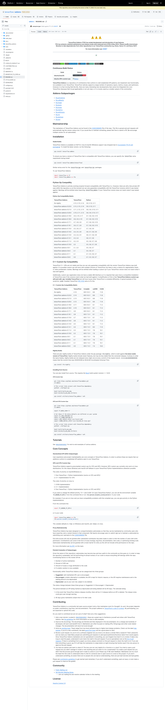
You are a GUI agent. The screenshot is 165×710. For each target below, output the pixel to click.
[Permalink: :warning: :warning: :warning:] (51, 37)
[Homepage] (4, 3)
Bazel (87, 373)
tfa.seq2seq (59, 117)
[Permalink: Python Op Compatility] (51, 182)
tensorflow (9, 12)
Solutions (19, 3)
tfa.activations (60, 98)
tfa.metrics (59, 110)
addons (18, 12)
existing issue (66, 628)
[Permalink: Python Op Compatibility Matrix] (51, 196)
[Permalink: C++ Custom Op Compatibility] (51, 262)
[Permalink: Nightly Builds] (51, 350)
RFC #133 (81, 281)
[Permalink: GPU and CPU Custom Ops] (51, 401)
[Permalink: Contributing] (51, 602)
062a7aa (147, 26)
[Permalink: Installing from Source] (51, 370)
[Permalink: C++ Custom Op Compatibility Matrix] (51, 285)
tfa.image (59, 103)
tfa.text (58, 119)
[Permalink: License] (51, 679)
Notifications (136, 12)
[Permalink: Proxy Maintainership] (51, 528)
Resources (29, 3)
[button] (138, 151)
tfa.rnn (58, 115)
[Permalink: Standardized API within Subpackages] (51, 454)
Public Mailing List (61, 670)
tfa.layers (59, 105)
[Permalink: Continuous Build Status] (51, 68)
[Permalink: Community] (51, 665)
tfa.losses (59, 107)
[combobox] (14, 29)
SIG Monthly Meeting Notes (64, 672)
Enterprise (51, 3)
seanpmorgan (37, 26)
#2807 (105, 49)
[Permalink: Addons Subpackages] (51, 93)
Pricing (60, 3)
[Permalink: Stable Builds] (51, 141)
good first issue (90, 630)
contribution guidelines (67, 659)
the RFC (72, 546)
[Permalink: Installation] (51, 136)
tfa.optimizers (60, 112)
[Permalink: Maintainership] (51, 124)
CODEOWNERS (97, 128)
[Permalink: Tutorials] (51, 440)
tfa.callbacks (60, 100)
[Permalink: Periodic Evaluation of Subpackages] (51, 550)
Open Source (40, 3)
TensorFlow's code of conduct (114, 608)
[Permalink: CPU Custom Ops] (51, 377)
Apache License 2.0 (59, 683)
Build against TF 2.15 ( (48, 26)
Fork (147, 12)
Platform (10, 3)
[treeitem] (13, 77)
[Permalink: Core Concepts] (51, 449)
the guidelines (68, 619)
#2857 (56, 26)
